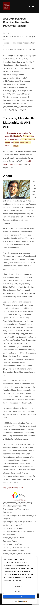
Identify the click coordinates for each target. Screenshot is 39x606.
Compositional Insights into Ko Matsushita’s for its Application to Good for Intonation (20, 139)
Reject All (19, 592)
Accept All (19, 596)
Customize (19, 587)
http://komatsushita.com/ (13, 488)
